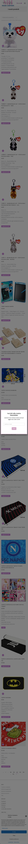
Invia (14, 428)
